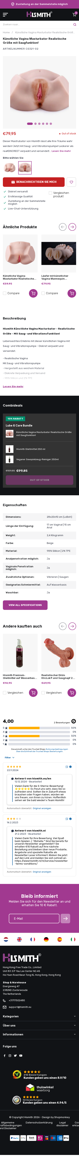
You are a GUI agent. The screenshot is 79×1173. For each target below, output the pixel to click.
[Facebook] (4, 1056)
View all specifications (25, 605)
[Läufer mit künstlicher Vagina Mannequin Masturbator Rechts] (58, 254)
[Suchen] (74, 24)
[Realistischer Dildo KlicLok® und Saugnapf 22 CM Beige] (58, 653)
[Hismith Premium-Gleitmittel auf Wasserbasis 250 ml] (20, 653)
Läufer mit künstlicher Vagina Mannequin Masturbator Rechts (54, 277)
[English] (19, 939)
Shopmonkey (62, 1117)
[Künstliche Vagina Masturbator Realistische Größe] (20, 254)
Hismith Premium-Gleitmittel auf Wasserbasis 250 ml (20, 676)
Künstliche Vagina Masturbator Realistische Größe (18, 277)
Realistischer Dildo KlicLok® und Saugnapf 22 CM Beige (57, 676)
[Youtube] (20, 1056)
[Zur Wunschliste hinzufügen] (71, 182)
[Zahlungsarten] (15, 1138)
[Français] (32, 939)
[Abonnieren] (65, 918)
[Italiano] (73, 939)
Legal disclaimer (62, 1124)
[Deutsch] (46, 939)
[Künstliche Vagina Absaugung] (25, 167)
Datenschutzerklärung (39, 1122)
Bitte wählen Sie (13, 157)
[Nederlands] (6, 939)
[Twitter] (15, 1056)
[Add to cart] (33, 293)
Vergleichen (15, 692)
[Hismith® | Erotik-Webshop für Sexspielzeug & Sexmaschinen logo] (39, 16)
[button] (30, 124)
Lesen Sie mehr (61, 151)
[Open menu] (5, 14)
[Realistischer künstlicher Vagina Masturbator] (9, 167)
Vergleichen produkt (61, 194)
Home (6, 32)
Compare (13, 293)
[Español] (59, 939)
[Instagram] (10, 1056)
